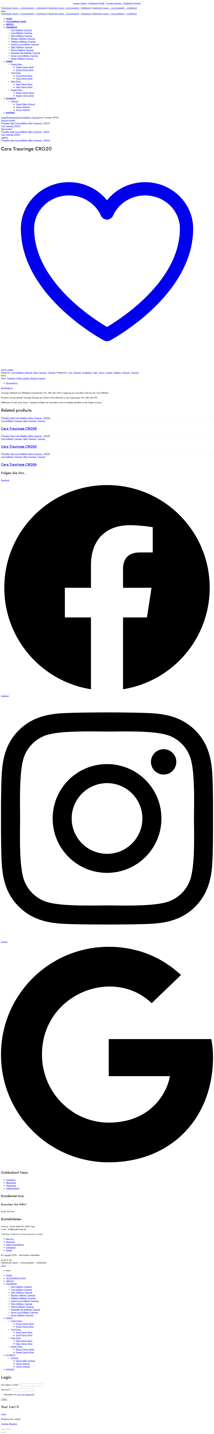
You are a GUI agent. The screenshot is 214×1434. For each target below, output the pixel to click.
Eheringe (77, 372)
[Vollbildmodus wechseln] (7, 1429)
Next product (6, 129)
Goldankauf (87, 372)
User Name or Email (10, 1384)
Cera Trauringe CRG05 (19, 446)
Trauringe (14, 117)
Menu (3, 11)
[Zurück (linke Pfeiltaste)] (2, 1432)
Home (3, 117)
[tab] (109, 383)
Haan (95, 372)
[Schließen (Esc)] (2, 1429)
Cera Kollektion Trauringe (28, 117)
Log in (4, 1399)
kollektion (117, 372)
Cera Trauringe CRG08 (19, 428)
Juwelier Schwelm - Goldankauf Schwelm (124, 3)
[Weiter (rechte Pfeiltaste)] (5, 1432)
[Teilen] (5, 1429)
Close (3, 1265)
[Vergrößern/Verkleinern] (10, 1429)
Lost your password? (25, 1394)
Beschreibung (11, 383)
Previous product (8, 120)
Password (6, 1389)
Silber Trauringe (39, 372)
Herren (102, 372)
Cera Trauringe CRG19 (10, 126)
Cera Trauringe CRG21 (10, 134)
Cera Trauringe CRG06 (19, 464)
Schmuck (126, 372)
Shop (8, 117)
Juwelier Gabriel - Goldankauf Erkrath (88, 3)
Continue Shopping (9, 1423)
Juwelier (109, 372)
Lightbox (4, 137)
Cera (70, 372)
